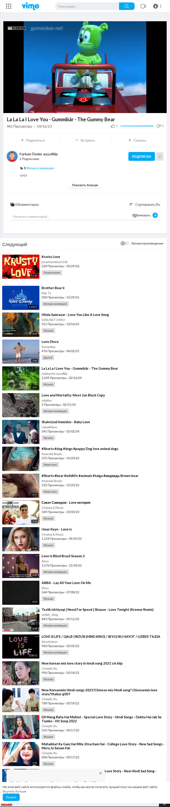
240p (153, 107)
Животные (50, 464)
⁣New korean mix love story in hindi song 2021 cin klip (82, 663)
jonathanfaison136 (55, 262)
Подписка (141, 156)
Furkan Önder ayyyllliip (38, 154)
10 (138, 108)
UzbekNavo (49, 427)
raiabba (47, 400)
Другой (48, 357)
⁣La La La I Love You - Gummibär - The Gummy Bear (80, 368)
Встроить (88, 140)
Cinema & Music (53, 507)
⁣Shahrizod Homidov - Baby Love (66, 422)
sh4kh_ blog (50, 615)
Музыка (48, 330)
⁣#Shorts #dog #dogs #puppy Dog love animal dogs (80, 449)
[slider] (69, 107)
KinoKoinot (50, 642)
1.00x (131, 107)
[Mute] (145, 107)
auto (151, 97)
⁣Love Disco (50, 342)
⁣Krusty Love (51, 257)
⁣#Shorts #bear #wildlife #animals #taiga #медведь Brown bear (90, 476)
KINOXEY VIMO (53, 320)
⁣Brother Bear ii (53, 288)
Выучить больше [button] (14, 791)
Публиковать (142, 215)
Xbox (45, 561)
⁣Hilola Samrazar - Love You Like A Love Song (75, 315)
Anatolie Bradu (52, 454)
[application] (85, 67)
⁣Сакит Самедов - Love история (66, 502)
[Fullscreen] (160, 107)
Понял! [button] (11, 797)
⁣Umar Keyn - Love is (57, 529)
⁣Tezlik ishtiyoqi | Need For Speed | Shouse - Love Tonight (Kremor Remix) (98, 609)
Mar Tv (46, 293)
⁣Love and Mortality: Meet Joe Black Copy (73, 395)
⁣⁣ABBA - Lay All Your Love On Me (66, 583)
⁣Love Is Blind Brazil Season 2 (63, 556)
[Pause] (9, 107)
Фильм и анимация (40, 168)
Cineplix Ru (49, 668)
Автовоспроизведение (147, 243)
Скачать (140, 140)
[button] (158, 6)
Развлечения (52, 272)
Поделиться (35, 140)
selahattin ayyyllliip (55, 373)
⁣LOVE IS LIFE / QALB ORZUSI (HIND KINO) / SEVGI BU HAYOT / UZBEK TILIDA (101, 636)
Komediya (48, 347)
